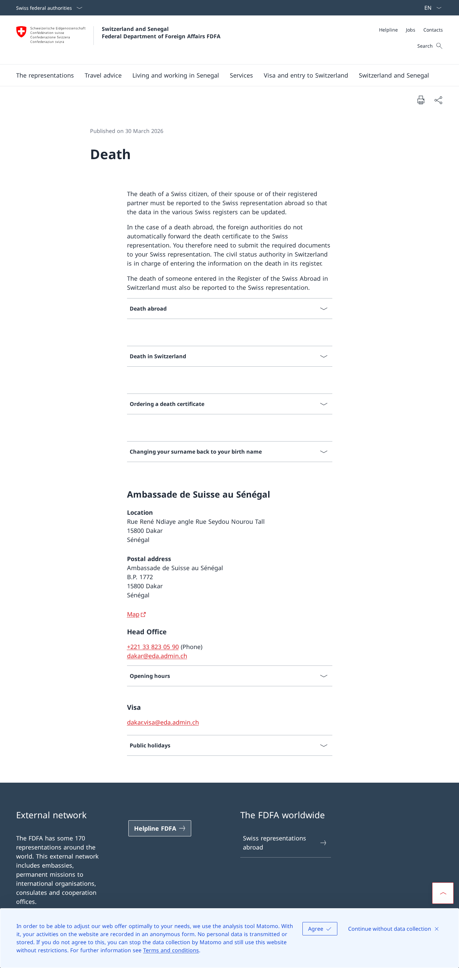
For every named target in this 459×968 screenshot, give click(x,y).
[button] (45, 75)
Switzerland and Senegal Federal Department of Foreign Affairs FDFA (161, 32)
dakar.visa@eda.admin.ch (163, 722)
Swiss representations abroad (274, 842)
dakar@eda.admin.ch (157, 656)
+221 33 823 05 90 (153, 647)
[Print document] (420, 100)
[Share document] (438, 100)
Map (133, 614)
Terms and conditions (171, 950)
